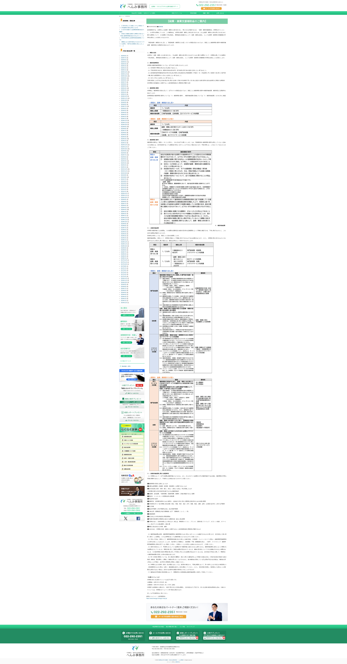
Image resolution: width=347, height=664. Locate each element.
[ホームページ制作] (178, 661)
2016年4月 (123, 294)
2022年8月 (123, 153)
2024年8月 (123, 104)
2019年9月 (123, 223)
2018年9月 (123, 248)
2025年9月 (123, 78)
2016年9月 (123, 284)
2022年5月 (123, 159)
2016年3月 (123, 296)
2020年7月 (123, 203)
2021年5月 (123, 183)
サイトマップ (190, 626)
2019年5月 (123, 231)
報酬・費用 (206, 13)
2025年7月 (123, 82)
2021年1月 (123, 191)
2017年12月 (124, 260)
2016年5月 (123, 292)
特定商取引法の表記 (158, 626)
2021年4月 (123, 185)
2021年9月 (123, 175)
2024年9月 (123, 102)
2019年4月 (123, 233)
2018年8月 (123, 250)
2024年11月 (124, 98)
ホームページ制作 (170, 661)
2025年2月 (123, 92)
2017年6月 (123, 270)
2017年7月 (123, 268)
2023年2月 (123, 140)
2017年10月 (124, 264)
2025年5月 (123, 86)
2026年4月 (123, 64)
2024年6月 (123, 108)
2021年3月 (123, 187)
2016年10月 (124, 282)
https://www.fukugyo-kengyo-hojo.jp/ (156, 598)
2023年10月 (124, 124)
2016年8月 (123, 286)
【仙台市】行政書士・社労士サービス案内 (143, 13)
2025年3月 (123, 90)
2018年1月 (123, 258)
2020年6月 (123, 205)
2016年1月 (123, 300)
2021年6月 (123, 181)
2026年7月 (123, 58)
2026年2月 (123, 68)
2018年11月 (124, 244)
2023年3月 (123, 138)
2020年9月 (123, 199)
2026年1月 (123, 70)
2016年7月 (123, 288)
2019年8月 (123, 225)
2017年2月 (123, 276)
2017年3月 (123, 274)
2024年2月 (123, 116)
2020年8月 (123, 201)
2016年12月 (124, 278)
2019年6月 (123, 229)
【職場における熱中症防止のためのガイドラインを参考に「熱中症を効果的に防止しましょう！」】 (131, 44)
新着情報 (161, 26)
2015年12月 (124, 302)
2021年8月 (123, 177)
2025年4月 (123, 88)
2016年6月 (123, 290)
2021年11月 (124, 171)
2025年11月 (124, 74)
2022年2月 (123, 165)
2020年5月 (123, 207)
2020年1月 (123, 215)
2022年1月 (123, 167)
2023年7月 (123, 130)
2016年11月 (124, 280)
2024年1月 (123, 118)
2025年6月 (123, 84)
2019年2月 (123, 238)
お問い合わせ (220, 13)
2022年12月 (124, 144)
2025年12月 (124, 72)
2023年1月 (123, 142)
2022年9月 (123, 151)
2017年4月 (123, 272)
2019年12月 (124, 217)
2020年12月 (124, 193)
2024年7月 (123, 106)
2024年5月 (123, 110)
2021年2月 (123, 189)
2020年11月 (124, 195)
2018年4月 (123, 254)
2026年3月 (123, 66)
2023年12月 (124, 120)
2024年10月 (124, 100)
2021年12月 (124, 169)
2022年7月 (123, 155)
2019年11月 (124, 219)
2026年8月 (123, 55)
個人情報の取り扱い (171, 626)
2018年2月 (123, 256)
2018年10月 (124, 246)
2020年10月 (124, 197)
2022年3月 (123, 163)
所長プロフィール (177, 13)
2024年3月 (123, 114)
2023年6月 (123, 132)
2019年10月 (124, 221)
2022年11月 (124, 147)
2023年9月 (123, 126)
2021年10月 (124, 173)
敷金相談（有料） (126, 366)
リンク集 (182, 626)
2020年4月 (123, 209)
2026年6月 (123, 59)
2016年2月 (123, 298)
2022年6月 (123, 157)
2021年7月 (123, 179)
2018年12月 (124, 242)
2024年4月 (123, 112)
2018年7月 (123, 252)
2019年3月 (123, 235)
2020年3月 (123, 211)
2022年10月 (124, 149)
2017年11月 (124, 262)
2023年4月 (123, 136)
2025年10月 (124, 76)
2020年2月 (123, 213)
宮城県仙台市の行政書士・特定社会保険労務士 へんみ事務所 (171, 659)
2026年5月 (123, 62)
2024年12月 (124, 96)
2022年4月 (123, 161)
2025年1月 (123, 94)
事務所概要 (193, 13)
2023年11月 (124, 122)
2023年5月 (123, 134)
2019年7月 (123, 227)
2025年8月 (123, 80)
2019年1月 (123, 240)
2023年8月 (123, 128)
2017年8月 (123, 266)
